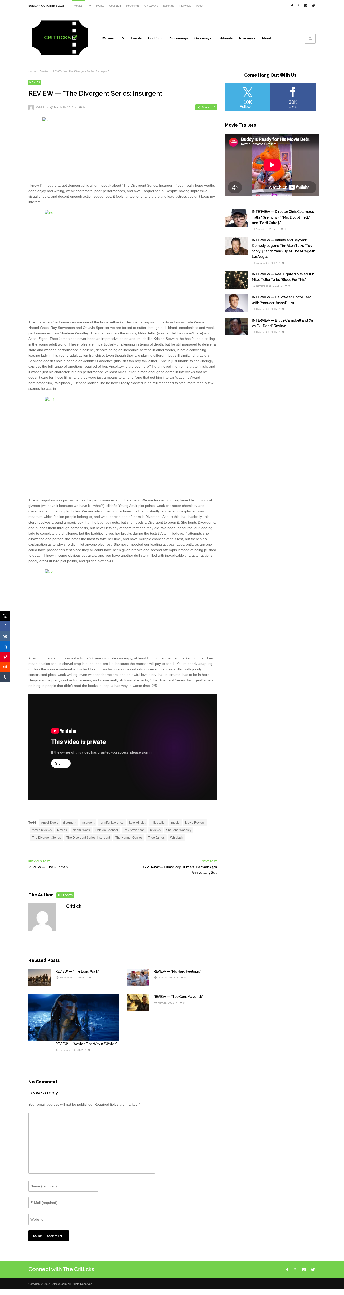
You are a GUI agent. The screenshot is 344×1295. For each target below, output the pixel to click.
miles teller (158, 822)
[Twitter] (313, 5)
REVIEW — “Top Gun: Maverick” (178, 997)
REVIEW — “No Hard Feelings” (177, 971)
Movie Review (194, 822)
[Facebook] (292, 5)
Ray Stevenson (134, 830)
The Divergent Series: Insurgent (88, 837)
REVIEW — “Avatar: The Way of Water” (86, 1044)
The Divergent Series (46, 837)
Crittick (40, 107)
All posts (65, 895)
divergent (69, 822)
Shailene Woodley (178, 830)
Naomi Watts (81, 830)
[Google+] (299, 5)
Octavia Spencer (106, 830)
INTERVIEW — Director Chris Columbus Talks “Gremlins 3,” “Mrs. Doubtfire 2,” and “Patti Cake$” (283, 217)
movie (175, 822)
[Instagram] (306, 5)
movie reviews (42, 830)
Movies (44, 71)
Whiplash (176, 837)
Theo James (156, 837)
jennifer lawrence (112, 822)
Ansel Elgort (49, 822)
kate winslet (137, 822)
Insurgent (88, 822)
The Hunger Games (128, 837)
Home (32, 71)
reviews (155, 830)
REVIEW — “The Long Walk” (77, 971)
